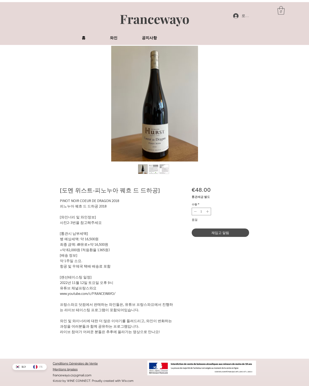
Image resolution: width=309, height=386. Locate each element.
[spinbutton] (201, 211)
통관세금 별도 (201, 196)
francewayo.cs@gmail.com (72, 375)
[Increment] (207, 211)
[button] (281, 10)
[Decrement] (194, 211)
